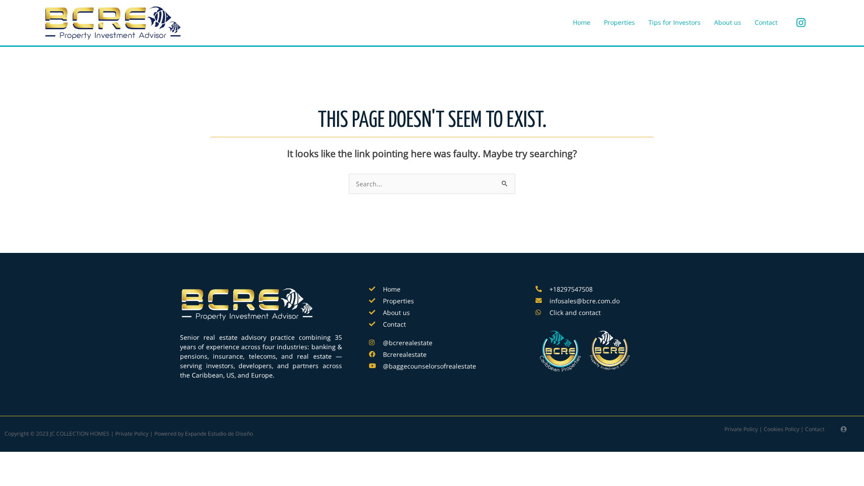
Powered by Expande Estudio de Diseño (203, 433)
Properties (619, 22)
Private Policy (741, 429)
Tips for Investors (674, 22)
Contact (766, 22)
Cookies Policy (781, 429)
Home (581, 22)
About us (727, 22)
